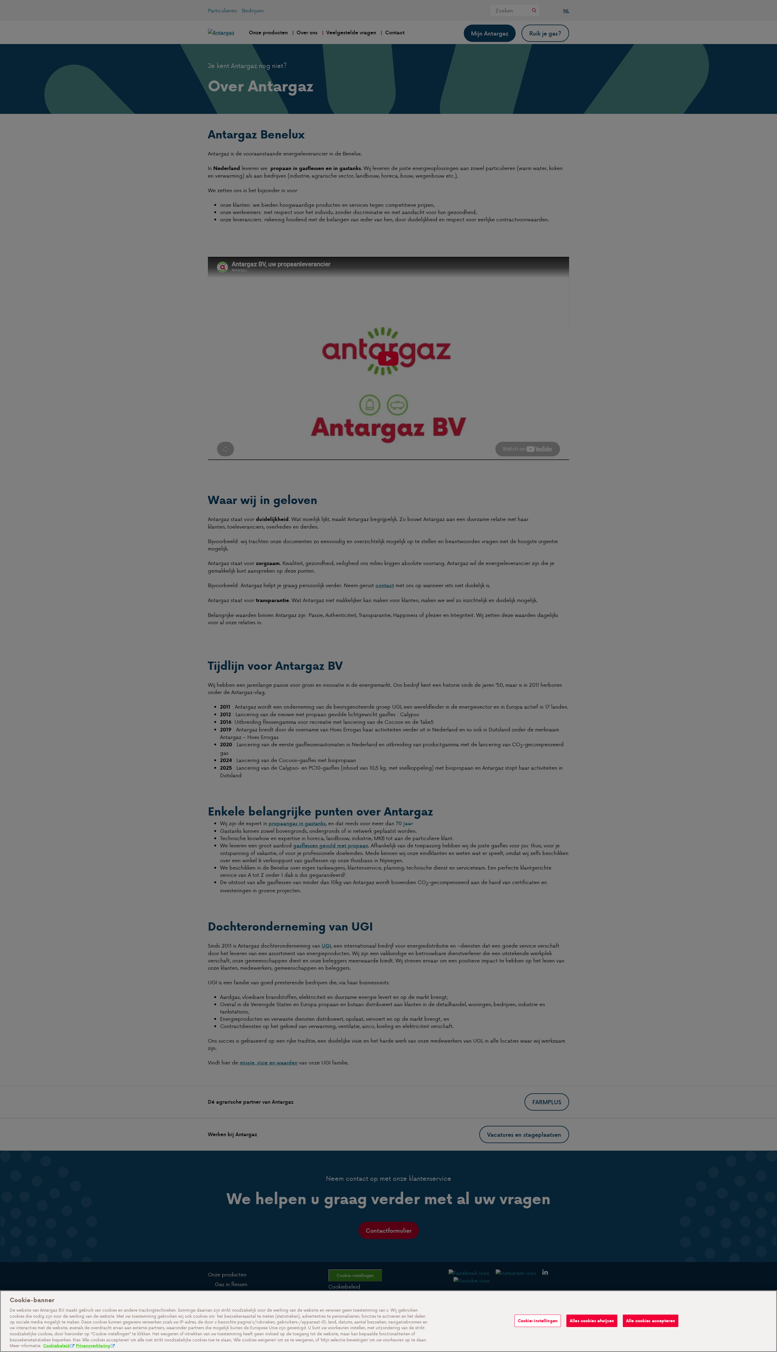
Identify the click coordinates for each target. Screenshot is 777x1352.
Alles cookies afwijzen (592, 1320)
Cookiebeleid (56, 1346)
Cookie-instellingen (538, 1320)
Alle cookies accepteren (650, 1320)
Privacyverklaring (93, 1346)
